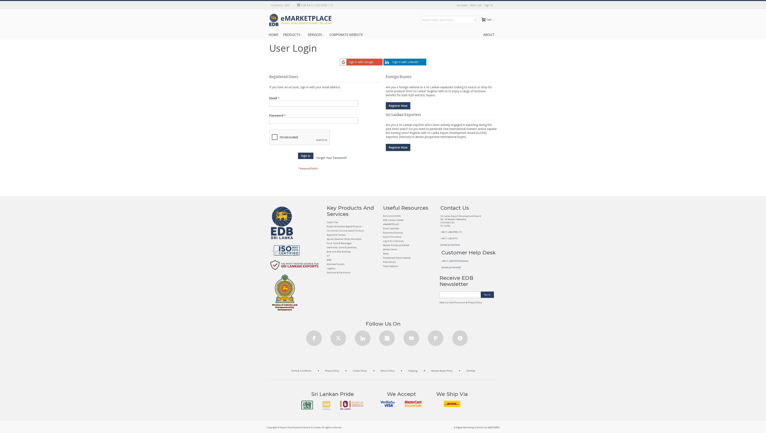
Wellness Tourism (336, 264)
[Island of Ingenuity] (352, 405)
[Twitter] (338, 337)
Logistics (331, 268)
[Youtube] (411, 337)
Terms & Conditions (301, 370)
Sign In (488, 5)
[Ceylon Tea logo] (307, 405)
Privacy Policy (332, 370)
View (441, 302)
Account (462, 5)
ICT (328, 255)
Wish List (476, 5)
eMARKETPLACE (391, 224)
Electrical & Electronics (338, 272)
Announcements (392, 216)
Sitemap (470, 370)
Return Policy (387, 370)
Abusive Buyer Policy (441, 370)
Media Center (390, 249)
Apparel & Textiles (336, 234)
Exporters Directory (393, 232)
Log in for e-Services (393, 241)
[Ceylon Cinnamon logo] (327, 405)
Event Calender (391, 228)
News (385, 253)
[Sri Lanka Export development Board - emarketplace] (300, 20)
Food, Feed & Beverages (339, 243)
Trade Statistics (390, 266)
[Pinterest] (435, 337)
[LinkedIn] (362, 337)
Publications (389, 262)
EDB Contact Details (393, 220)
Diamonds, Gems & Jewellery (342, 247)
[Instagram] (387, 337)
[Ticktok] (460, 337)
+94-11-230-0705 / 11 (451, 231)
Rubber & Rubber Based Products (344, 226)
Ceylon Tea (332, 222)
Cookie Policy (360, 370)
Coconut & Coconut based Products (345, 230)
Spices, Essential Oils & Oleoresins (344, 239)
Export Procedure (392, 236)
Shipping (412, 370)
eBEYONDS (494, 427)
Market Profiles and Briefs (396, 245)
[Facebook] (314, 337)
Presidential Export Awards (396, 257)
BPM (329, 260)
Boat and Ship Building (338, 251)
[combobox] (450, 20)
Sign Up (487, 295)
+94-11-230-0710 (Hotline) (454, 260)
